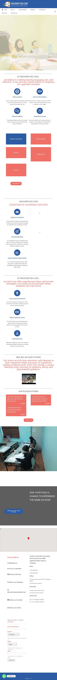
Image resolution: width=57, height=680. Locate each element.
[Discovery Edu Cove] (16, 4)
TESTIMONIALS (42, 9)
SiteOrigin (27, 678)
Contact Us (11, 660)
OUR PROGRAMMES (23, 9)
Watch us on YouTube (15, 600)
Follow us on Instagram (16, 582)
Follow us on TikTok (15, 607)
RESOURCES (32, 9)
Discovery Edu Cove (15, 574)
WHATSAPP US (14, 13)
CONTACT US (4, 13)
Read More (22, 403)
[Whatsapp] (4, 676)
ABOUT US (13, 9)
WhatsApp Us (13, 563)
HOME (5, 9)
